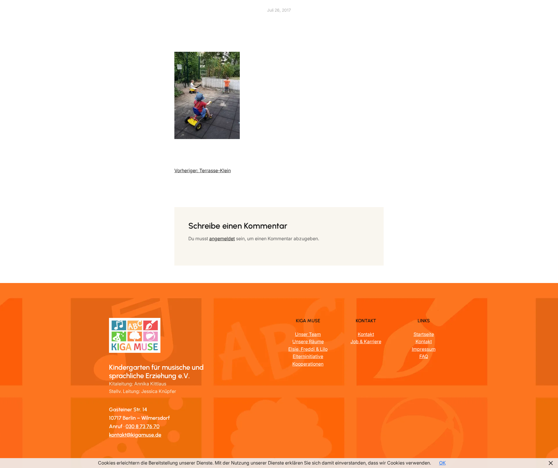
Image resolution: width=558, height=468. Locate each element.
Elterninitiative (308, 356)
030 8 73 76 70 (143, 426)
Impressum (424, 349)
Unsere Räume (308, 341)
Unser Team (308, 334)
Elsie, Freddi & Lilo (308, 349)
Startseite (424, 334)
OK (442, 463)
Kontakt (366, 334)
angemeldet (222, 238)
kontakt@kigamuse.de (135, 435)
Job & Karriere (365, 341)
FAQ (423, 356)
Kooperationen (307, 364)
